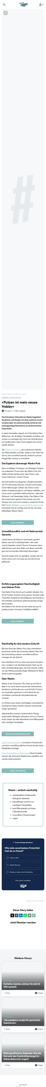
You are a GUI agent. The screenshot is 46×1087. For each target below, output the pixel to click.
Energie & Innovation (11, 398)
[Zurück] (23, 13)
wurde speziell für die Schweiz (24, 505)
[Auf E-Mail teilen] (29, 915)
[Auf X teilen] (12, 915)
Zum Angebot (17, 522)
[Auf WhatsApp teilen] (25, 915)
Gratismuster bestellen (17, 734)
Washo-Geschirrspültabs (12, 742)
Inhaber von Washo (12, 449)
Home (4, 394)
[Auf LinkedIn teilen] (21, 915)
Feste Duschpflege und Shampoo (15, 753)
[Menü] (4, 4)
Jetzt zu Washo (18, 771)
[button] (40, 4)
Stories (9, 394)
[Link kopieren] (34, 915)
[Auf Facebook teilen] (16, 915)
